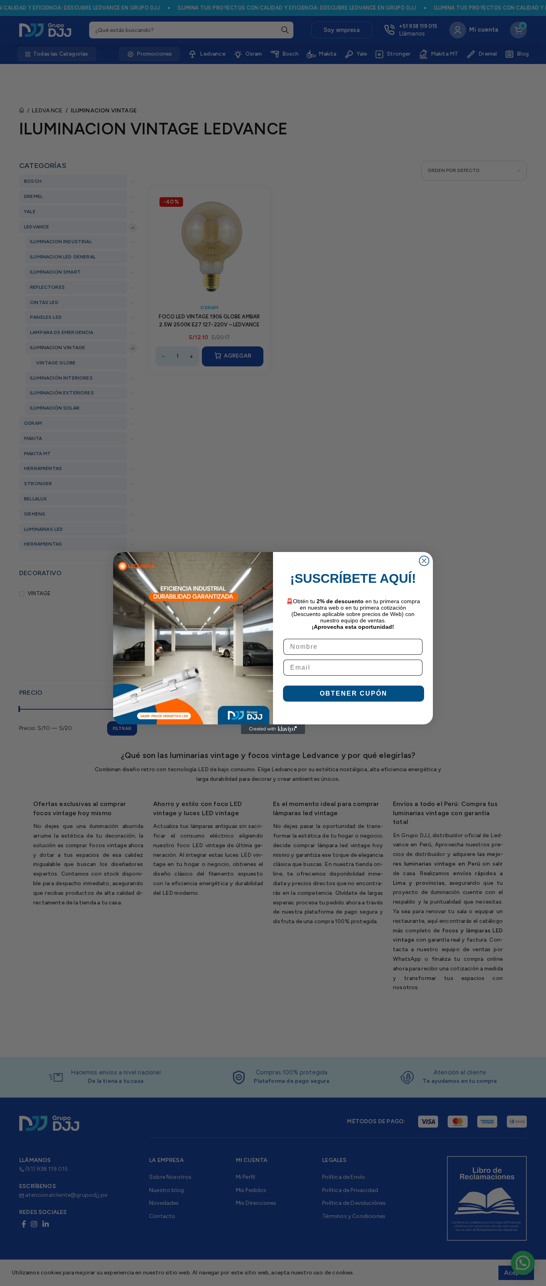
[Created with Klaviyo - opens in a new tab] (273, 729)
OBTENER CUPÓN (353, 693)
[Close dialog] (424, 561)
